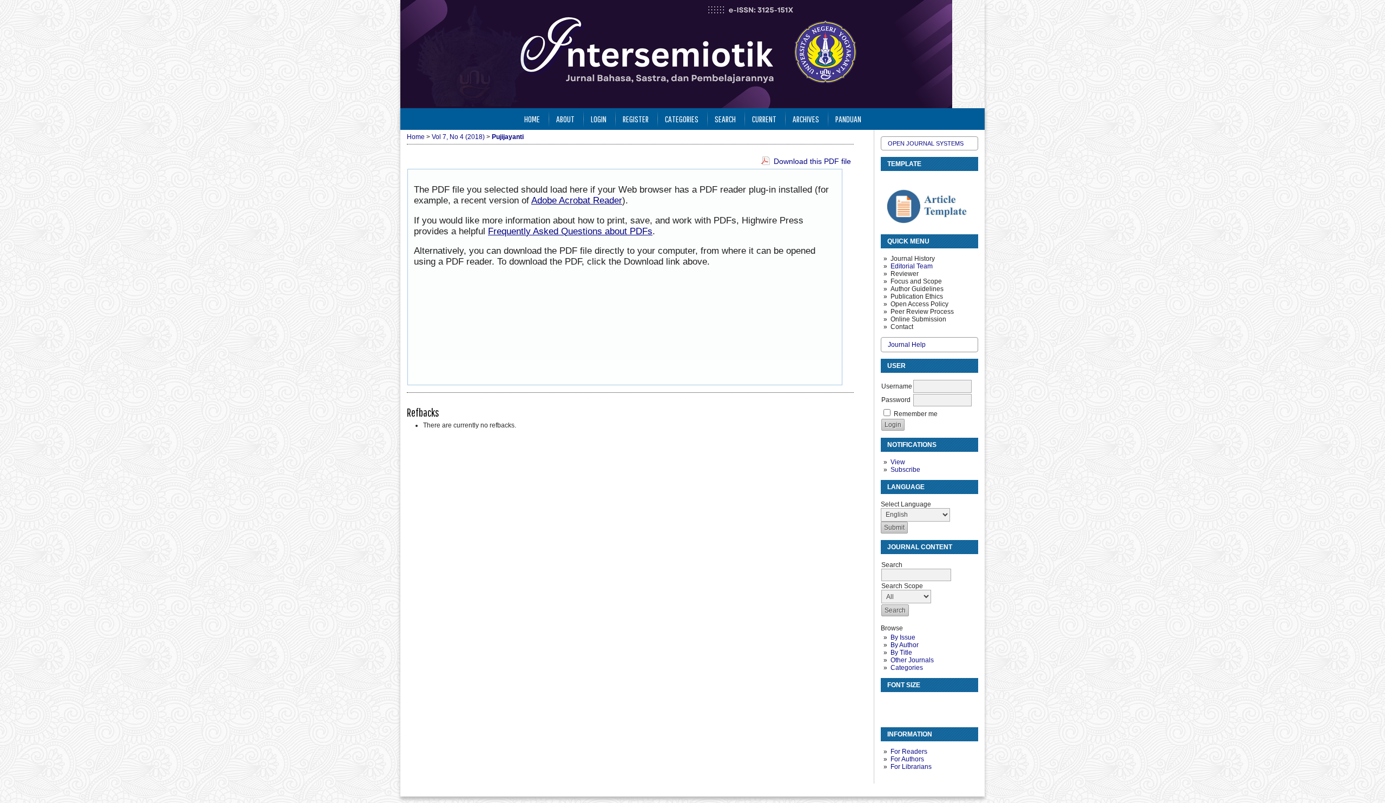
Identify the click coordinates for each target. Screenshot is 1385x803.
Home (532, 119)
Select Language (906, 504)
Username (896, 386)
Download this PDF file (812, 161)
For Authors (907, 759)
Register (636, 119)
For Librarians (911, 767)
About (565, 119)
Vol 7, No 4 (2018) (458, 137)
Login (598, 119)
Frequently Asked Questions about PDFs (570, 231)
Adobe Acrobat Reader (576, 200)
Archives (806, 119)
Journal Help (907, 344)
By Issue (903, 637)
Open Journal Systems (926, 143)
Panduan (848, 119)
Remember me (916, 414)
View (898, 462)
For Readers (909, 751)
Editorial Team (912, 266)
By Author (905, 645)
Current (764, 119)
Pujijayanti (508, 137)
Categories (907, 668)
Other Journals (912, 660)
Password (896, 400)
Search (725, 119)
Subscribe (905, 469)
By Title (901, 652)
